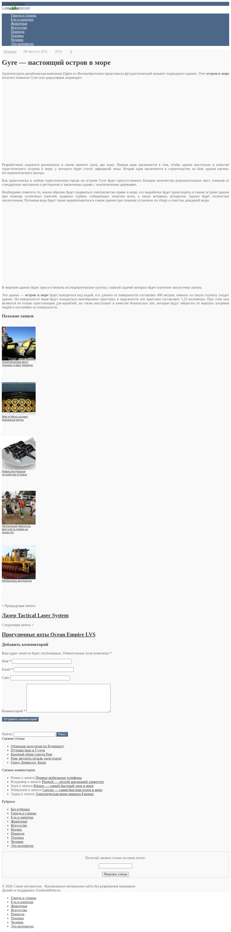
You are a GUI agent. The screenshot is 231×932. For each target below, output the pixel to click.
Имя (6, 661)
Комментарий (14, 711)
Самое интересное (16, 8)
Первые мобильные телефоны (59, 778)
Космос (16, 829)
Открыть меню (13, 4)
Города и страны (23, 15)
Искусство (19, 27)
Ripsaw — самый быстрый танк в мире (64, 786)
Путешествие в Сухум (28, 750)
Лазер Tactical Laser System (35, 615)
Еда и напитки (22, 19)
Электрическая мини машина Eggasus (64, 794)
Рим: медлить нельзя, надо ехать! (36, 758)
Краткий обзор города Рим (31, 754)
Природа (17, 32)
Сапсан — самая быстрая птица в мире (72, 790)
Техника (17, 36)
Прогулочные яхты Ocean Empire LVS (48, 634)
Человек (17, 40)
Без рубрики (20, 809)
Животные (19, 23)
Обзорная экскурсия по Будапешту (37, 746)
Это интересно (22, 44)
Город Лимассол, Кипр (28, 762)
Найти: (7, 734)
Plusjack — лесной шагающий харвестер (73, 782)
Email (7, 669)
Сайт (5, 678)
